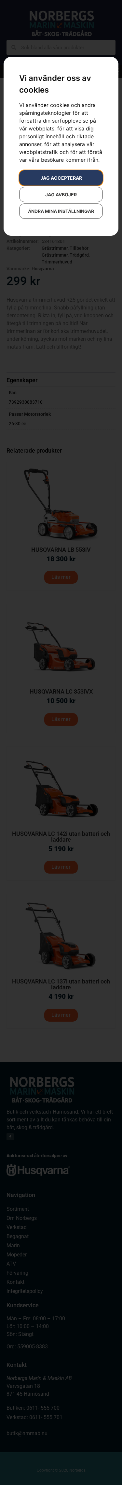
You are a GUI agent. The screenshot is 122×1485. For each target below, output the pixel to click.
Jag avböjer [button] (61, 194)
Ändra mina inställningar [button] (61, 211)
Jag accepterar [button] (61, 178)
